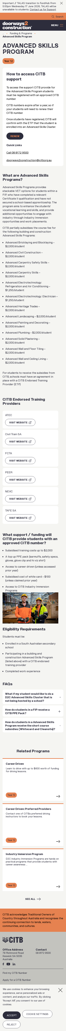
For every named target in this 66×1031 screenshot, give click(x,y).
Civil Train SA (13, 434)
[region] (33, 1008)
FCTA (8, 453)
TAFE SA (10, 510)
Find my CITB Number (15, 973)
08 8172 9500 (43, 953)
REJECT (11, 1024)
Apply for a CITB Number (17, 980)
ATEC (8, 415)
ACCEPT (12, 1015)
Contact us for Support (43, 9)
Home (3, 33)
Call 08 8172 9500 (17, 152)
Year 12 (8, 61)
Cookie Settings (37, 1014)
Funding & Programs (21, 33)
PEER (8, 472)
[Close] (60, 990)
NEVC (9, 491)
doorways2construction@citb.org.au (29, 160)
